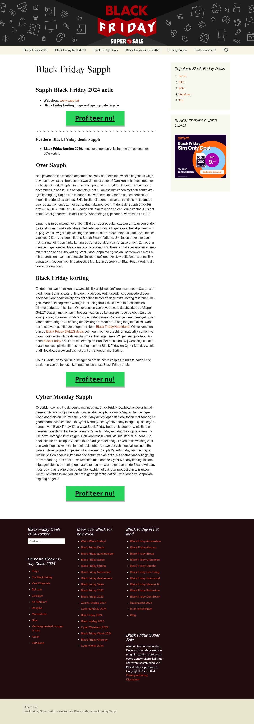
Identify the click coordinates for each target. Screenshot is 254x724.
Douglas (37, 607)
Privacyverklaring (137, 675)
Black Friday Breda (142, 553)
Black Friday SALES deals (65, 331)
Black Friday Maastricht (145, 584)
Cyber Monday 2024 (94, 608)
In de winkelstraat (141, 608)
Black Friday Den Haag (144, 572)
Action (35, 636)
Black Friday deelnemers (96, 578)
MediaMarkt (39, 614)
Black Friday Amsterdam (145, 541)
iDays (35, 571)
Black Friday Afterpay (94, 639)
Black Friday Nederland (70, 50)
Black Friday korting (93, 565)
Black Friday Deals (105, 50)
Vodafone (184, 94)
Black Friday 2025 (35, 50)
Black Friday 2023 (92, 596)
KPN (181, 88)
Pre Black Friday (42, 577)
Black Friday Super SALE (39, 711)
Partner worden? (205, 50)
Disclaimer (132, 679)
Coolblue (37, 595)
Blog (133, 615)
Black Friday (52, 341)
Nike (181, 82)
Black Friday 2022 (92, 590)
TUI (181, 100)
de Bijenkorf (39, 601)
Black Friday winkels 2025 (143, 50)
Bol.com (37, 589)
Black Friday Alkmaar (143, 547)
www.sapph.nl (70, 100)
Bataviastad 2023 (141, 602)
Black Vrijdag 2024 (92, 621)
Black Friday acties (93, 559)
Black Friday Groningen (145, 559)
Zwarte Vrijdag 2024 (93, 602)
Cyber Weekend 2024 (94, 627)
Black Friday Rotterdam (145, 590)
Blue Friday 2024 (91, 615)
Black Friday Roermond (145, 578)
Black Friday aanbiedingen (97, 553)
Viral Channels (41, 583)
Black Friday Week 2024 (96, 633)
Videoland (38, 642)
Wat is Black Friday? (93, 541)
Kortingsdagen (177, 50)
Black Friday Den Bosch (145, 596)
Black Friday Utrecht (143, 565)
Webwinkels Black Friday (74, 711)
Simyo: (183, 75)
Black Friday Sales (92, 584)
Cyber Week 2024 (92, 645)
